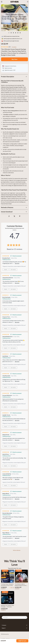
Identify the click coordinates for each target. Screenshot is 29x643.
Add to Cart (22, 641)
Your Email (5, 617)
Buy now (14, 59)
